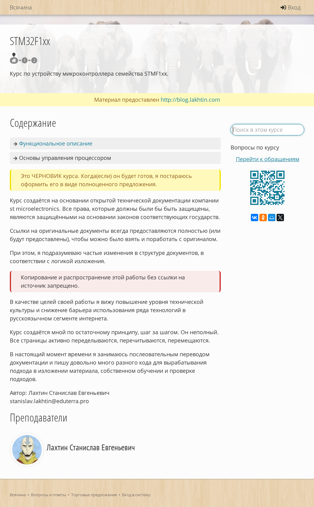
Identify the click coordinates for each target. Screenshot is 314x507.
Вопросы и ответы (48, 495)
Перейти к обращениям (267, 159)
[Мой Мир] (271, 217)
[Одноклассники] (263, 217)
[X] (280, 217)
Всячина (18, 495)
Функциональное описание (55, 143)
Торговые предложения (94, 495)
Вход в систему (136, 495)
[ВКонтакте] (254, 217)
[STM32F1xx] (14, 60)
